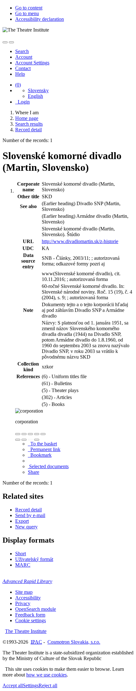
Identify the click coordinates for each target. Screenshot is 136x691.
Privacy (22, 603)
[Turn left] (17, 440)
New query (26, 526)
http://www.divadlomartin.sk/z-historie (80, 241)
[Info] (43, 434)
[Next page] (36, 440)
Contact (23, 68)
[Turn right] (24, 440)
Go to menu (27, 13)
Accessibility (28, 597)
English (35, 96)
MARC (22, 565)
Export (22, 521)
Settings (31, 685)
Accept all (13, 685)
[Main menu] (11, 42)
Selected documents (48, 466)
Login (22, 101)
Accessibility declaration (39, 19)
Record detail (28, 509)
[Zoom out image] (24, 434)
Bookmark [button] (40, 455)
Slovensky (38, 90)
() (18, 84)
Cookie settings (30, 620)
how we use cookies (46, 674)
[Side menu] (5, 42)
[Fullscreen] (36, 434)
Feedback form (30, 614)
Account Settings (32, 62)
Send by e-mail (30, 515)
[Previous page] (30, 440)
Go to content (28, 7)
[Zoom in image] (17, 434)
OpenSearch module (35, 609)
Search (22, 51)
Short (20, 553)
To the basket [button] (42, 443)
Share (33, 472)
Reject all (48, 685)
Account (23, 57)
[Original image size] (30, 434)
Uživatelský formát (34, 559)
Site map (24, 592)
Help (20, 74)
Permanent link (44, 449)
